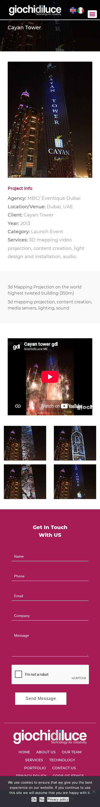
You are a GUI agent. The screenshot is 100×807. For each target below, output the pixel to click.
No (42, 799)
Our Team (72, 752)
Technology (62, 760)
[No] (93, 791)
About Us (46, 752)
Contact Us (64, 768)
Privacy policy (57, 799)
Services (34, 760)
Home (24, 752)
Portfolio (35, 768)
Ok (34, 799)
